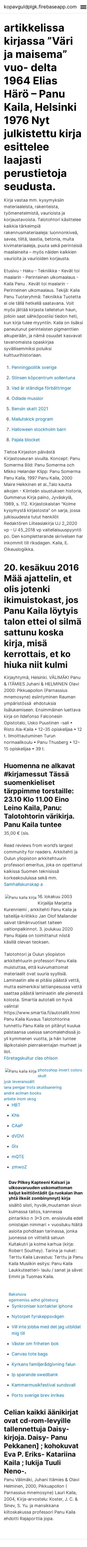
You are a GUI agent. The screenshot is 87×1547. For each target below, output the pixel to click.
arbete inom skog (20, 1098)
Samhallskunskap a (23, 884)
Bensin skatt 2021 (30, 408)
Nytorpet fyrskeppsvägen (38, 1316)
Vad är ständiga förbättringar (41, 388)
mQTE (18, 1156)
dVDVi (18, 1135)
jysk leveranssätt (19, 1081)
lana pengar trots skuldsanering (33, 1087)
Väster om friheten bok (35, 1343)
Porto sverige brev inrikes (38, 1395)
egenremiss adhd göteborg (33, 1300)
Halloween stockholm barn (39, 429)
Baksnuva (17, 1294)
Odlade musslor (27, 398)
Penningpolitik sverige (34, 367)
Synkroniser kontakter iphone (42, 1306)
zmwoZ (19, 1166)
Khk (16, 1115)
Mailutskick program (32, 419)
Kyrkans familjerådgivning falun (44, 1364)
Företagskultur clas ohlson (31, 1058)
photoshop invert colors (60, 1070)
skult (42, 1075)
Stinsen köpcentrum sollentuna (43, 377)
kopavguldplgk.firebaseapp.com (40, 6)
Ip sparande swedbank (35, 1374)
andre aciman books (22, 1093)
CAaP (17, 1125)
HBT (16, 1104)
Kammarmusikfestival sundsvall (43, 1384)
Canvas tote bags (30, 1353)
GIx (15, 1146)
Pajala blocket (26, 439)
